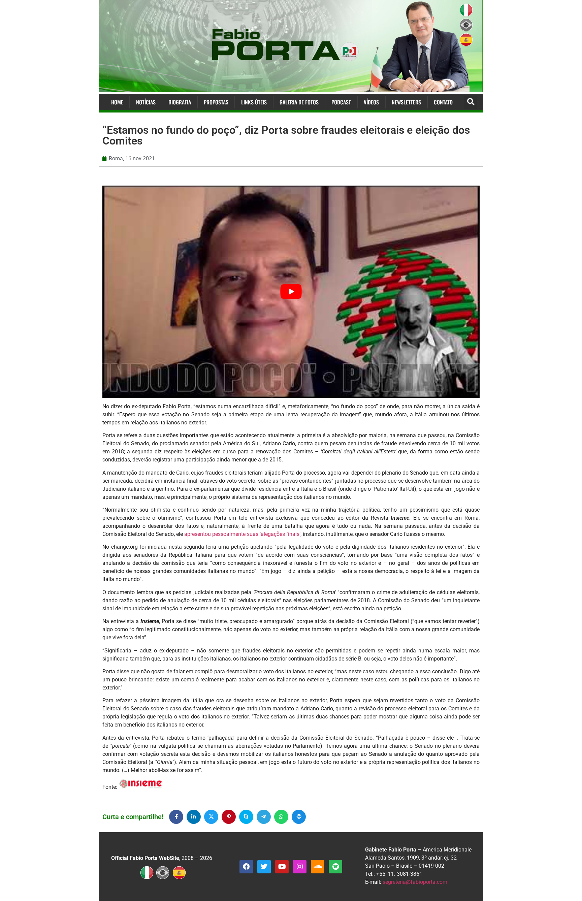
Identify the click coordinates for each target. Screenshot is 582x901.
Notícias (146, 102)
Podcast (341, 102)
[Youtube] (282, 866)
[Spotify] (335, 866)
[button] (470, 102)
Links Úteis (254, 102)
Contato (443, 102)
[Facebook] (246, 866)
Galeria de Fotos (299, 102)
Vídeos (371, 102)
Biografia (179, 102)
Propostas (216, 102)
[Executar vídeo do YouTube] (291, 292)
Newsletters (406, 102)
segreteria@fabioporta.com (415, 882)
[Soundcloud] (317, 866)
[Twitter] (264, 866)
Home (117, 102)
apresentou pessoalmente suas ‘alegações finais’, (242, 534)
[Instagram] (299, 866)
